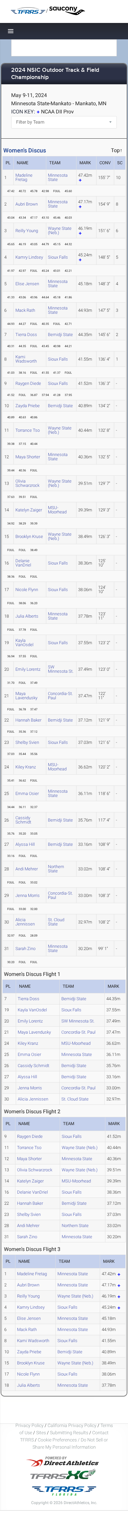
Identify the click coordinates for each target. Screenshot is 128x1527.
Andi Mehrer (26, 868)
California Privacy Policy (72, 1425)
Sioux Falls (58, 257)
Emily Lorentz (27, 669)
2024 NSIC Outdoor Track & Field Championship (55, 74)
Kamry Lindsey (29, 257)
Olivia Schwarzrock (27, 483)
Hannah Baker (28, 720)
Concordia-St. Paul (60, 695)
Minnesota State (58, 177)
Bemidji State (60, 334)
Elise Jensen (27, 283)
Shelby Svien (27, 742)
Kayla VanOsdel (24, 642)
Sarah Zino (25, 948)
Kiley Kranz (25, 766)
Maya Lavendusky (26, 695)
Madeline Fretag (23, 177)
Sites (41, 1432)
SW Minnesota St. (61, 669)
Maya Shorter (27, 456)
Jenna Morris (27, 895)
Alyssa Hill (25, 844)
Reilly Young (26, 230)
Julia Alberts (26, 616)
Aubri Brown (26, 204)
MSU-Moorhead (57, 509)
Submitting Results (69, 1432)
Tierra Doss (26, 334)
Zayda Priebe (27, 405)
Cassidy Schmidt (23, 819)
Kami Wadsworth (26, 359)
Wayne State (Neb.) (60, 230)
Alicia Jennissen (25, 921)
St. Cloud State (56, 921)
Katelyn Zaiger (28, 509)
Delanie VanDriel (23, 562)
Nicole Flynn (26, 589)
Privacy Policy (29, 1425)
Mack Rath (25, 310)
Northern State (56, 868)
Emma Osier (27, 793)
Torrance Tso (27, 430)
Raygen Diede (28, 383)
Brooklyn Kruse (29, 536)
